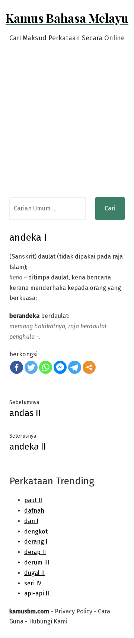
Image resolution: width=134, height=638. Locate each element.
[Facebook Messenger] (60, 367)
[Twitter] (31, 367)
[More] (89, 367)
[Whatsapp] (45, 367)
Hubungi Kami (48, 621)
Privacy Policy (73, 611)
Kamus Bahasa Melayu (67, 18)
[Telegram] (74, 367)
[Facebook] (16, 367)
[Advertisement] (67, 126)
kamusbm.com (29, 611)
